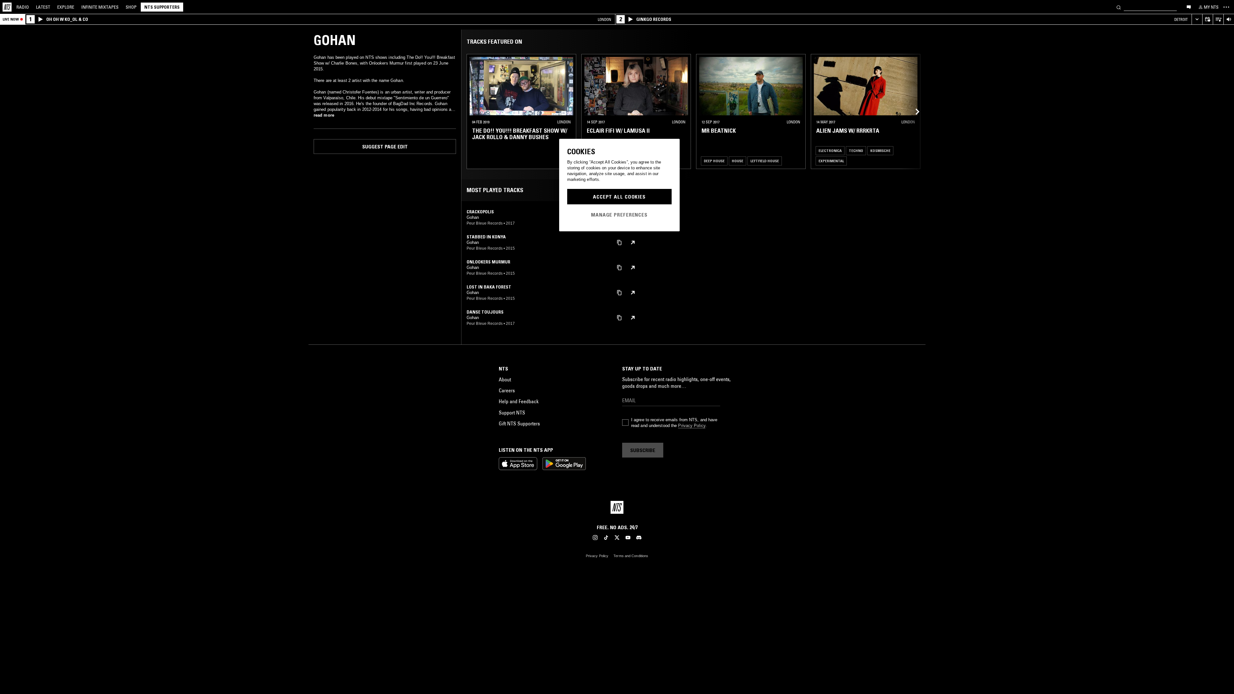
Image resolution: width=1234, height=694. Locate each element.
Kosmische (880, 150)
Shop (131, 7)
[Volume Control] (1228, 19)
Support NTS (512, 412)
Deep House (714, 160)
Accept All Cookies (619, 196)
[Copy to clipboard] (619, 242)
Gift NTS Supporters (519, 423)
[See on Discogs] (632, 242)
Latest (43, 7)
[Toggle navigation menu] (1226, 7)
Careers (507, 390)
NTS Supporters (162, 7)
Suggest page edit (385, 146)
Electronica (830, 150)
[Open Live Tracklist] (1218, 19)
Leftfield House (764, 160)
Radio (22, 7)
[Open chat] (1188, 7)
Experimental (831, 160)
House (737, 160)
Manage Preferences (619, 214)
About (505, 379)
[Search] (1118, 7)
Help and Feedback (519, 401)
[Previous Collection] (913, 111)
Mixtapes (100, 7)
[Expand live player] (1197, 19)
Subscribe (642, 450)
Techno (856, 150)
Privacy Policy (691, 425)
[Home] (7, 7)
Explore (65, 7)
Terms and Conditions (630, 556)
